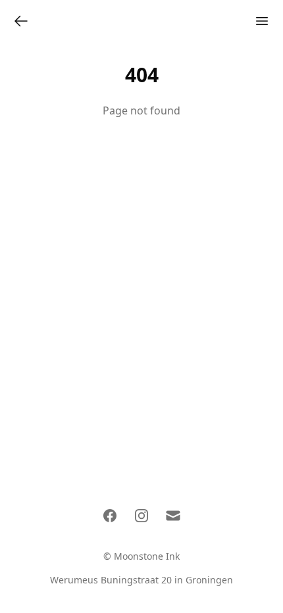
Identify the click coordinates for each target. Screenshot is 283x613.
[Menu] (262, 21)
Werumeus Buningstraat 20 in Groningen (141, 580)
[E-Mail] (173, 516)
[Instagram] (141, 516)
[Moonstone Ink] (21, 21)
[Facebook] (110, 516)
